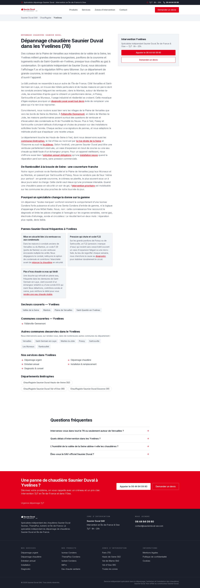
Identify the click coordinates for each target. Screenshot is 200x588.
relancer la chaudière (42, 262)
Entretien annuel (31, 364)
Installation (25, 565)
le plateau (48, 144)
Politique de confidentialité (155, 557)
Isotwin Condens (69, 561)
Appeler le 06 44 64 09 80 (148, 52)
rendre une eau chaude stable (37, 294)
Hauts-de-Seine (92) (111, 557)
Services (86, 10)
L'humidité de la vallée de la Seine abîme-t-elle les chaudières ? (84, 446)
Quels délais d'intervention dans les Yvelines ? (75, 438)
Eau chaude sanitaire (71, 569)
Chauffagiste (45, 17)
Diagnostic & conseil (33, 368)
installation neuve (89, 155)
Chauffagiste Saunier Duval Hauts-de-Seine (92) (46, 382)
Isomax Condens (69, 552)
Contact (123, 10)
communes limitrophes (32, 141)
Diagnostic (25, 569)
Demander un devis (167, 10)
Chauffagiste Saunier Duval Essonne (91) (89, 389)
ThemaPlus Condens (71, 557)
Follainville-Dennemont (72, 114)
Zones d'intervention (105, 10)
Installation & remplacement (83, 364)
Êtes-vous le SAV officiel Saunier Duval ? (72, 454)
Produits (73, 10)
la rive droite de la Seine (88, 141)
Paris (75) (106, 552)
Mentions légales (150, 552)
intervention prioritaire (83, 185)
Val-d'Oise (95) (109, 565)
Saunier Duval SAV (29, 17)
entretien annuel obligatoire (57, 155)
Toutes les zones (110, 569)
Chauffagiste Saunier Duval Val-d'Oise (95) (44, 389)
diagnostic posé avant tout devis (67, 101)
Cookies (146, 561)
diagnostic (101, 256)
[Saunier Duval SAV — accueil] (31, 10)
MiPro (64, 565)
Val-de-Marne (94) (110, 561)
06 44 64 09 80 (172, 2)
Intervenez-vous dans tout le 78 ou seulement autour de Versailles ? (87, 430)
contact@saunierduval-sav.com (149, 526)
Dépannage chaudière (81, 360)
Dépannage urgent (33, 360)
